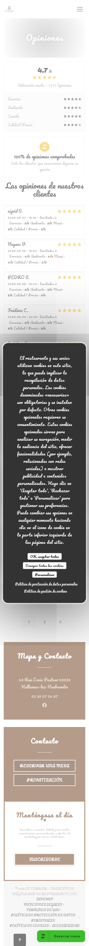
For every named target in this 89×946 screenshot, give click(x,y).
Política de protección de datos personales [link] (46, 584)
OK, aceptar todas (44, 556)
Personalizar (44, 574)
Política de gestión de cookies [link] (45, 591)
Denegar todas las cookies (44, 565)
